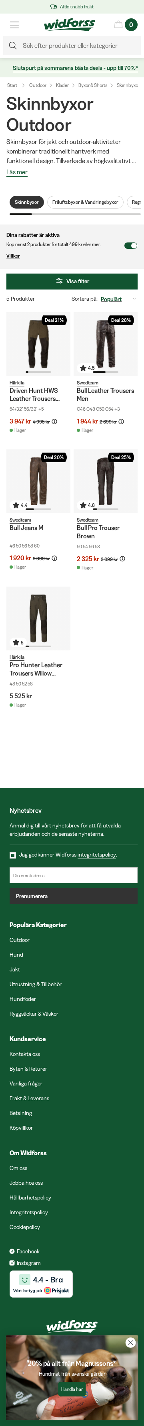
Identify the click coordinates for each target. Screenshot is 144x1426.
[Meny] (14, 25)
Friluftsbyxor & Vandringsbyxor (85, 202)
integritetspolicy (97, 854)
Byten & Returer (28, 1068)
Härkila (17, 383)
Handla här (72, 1389)
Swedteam (87, 383)
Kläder (62, 85)
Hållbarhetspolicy (30, 1197)
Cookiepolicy (25, 1227)
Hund (16, 954)
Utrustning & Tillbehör (36, 984)
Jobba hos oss (26, 1182)
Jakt (15, 969)
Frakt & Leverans (29, 1098)
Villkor (13, 256)
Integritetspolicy (29, 1212)
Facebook (28, 1251)
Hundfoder (23, 999)
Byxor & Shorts (92, 85)
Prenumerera (32, 896)
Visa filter (77, 281)
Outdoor (37, 85)
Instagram (29, 1262)
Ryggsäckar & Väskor (34, 1013)
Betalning (21, 1113)
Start (12, 85)
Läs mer (17, 172)
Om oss (18, 1168)
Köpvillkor (21, 1127)
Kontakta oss (25, 1054)
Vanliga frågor (26, 1083)
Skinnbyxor (128, 85)
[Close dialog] (131, 1342)
